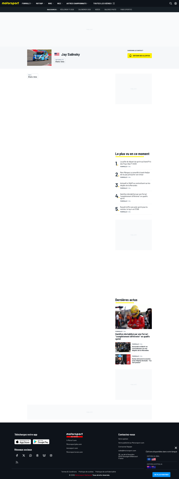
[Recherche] (170, 3)
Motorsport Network (83, 475)
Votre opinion (123, 439)
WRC (50, 3)
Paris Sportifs (126, 9)
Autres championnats (76, 3)
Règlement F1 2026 (67, 9)
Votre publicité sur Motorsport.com (131, 443)
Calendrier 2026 (84, 9)
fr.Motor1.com (71, 440)
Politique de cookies (86, 472)
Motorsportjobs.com (74, 444)
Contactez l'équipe (125, 447)
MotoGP (39, 3)
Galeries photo (110, 9)
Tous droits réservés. (101, 475)
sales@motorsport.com (127, 450)
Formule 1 (26, 3)
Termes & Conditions (69, 472)
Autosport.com (72, 448)
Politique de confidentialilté (105, 472)
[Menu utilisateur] (175, 3)
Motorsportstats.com (74, 452)
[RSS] (16, 462)
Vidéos (97, 9)
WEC (59, 3)
